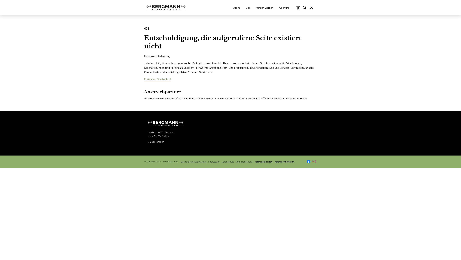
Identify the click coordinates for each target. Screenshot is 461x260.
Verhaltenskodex (244, 162)
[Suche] (304, 7)
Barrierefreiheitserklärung (193, 162)
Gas (248, 7)
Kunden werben (264, 7)
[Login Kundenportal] (311, 7)
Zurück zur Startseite (156, 79)
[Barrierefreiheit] (298, 7)
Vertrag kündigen (263, 162)
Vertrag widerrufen (284, 162)
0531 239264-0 (161, 132)
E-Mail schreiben (156, 141)
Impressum (213, 162)
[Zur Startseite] (166, 9)
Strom (236, 7)
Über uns (284, 7)
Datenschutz (227, 162)
